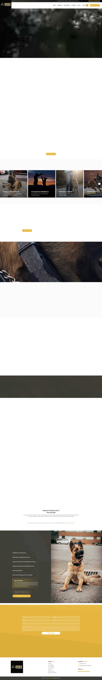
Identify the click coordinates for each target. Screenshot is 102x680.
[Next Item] (99, 184)
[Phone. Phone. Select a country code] (53, 620)
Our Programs (51, 665)
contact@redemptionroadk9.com (65, 385)
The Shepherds (51, 666)
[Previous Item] (2, 184)
